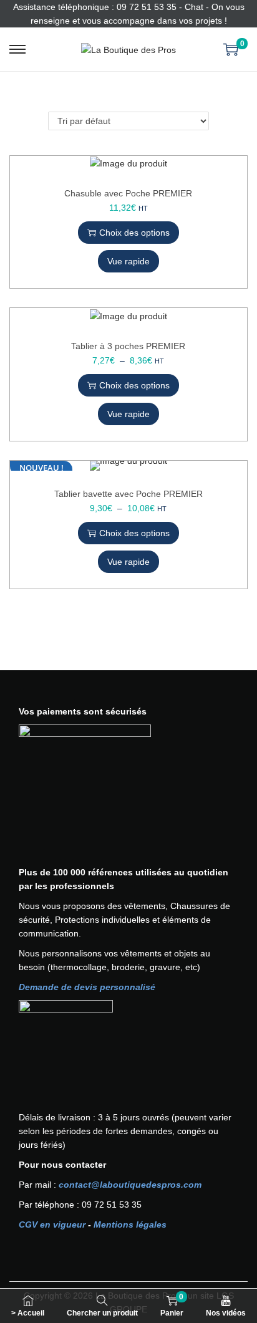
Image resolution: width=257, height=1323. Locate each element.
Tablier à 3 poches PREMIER (128, 346)
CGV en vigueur (52, 1224)
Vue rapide (128, 261)
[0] (230, 49)
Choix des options (134, 233)
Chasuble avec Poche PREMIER (128, 193)
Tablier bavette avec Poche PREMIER (128, 494)
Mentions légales (130, 1224)
